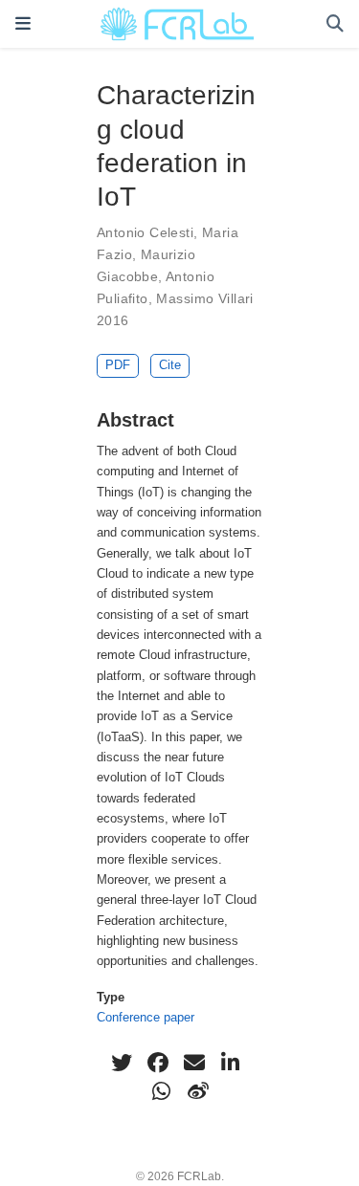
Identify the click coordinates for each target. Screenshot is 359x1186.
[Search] (335, 24)
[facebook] (158, 1062)
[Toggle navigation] (23, 23)
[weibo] (198, 1091)
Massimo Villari (204, 298)
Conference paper (145, 1017)
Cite (170, 365)
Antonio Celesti (145, 232)
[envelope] (194, 1062)
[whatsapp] (161, 1091)
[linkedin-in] (230, 1062)
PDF (117, 365)
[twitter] (121, 1062)
